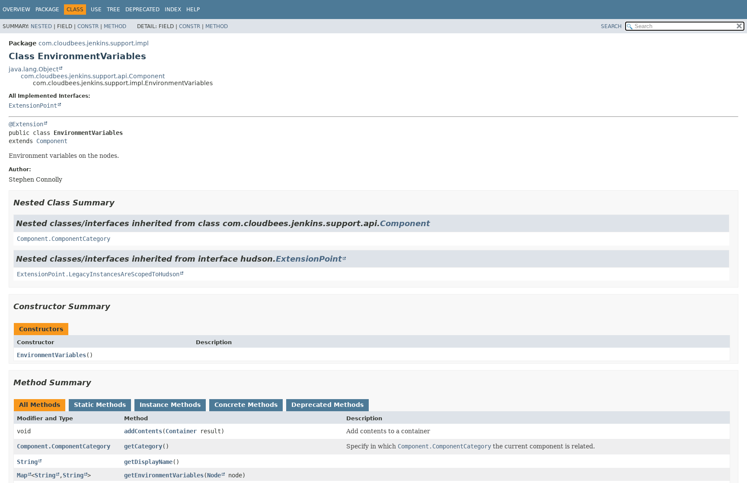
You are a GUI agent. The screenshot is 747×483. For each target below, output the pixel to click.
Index (173, 9)
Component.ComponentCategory (63, 238)
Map (22, 475)
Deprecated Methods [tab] (327, 404)
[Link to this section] (120, 202)
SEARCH (611, 26)
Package (47, 9)
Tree (113, 9)
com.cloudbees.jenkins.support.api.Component (93, 76)
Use (96, 9)
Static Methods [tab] (100, 404)
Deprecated (142, 9)
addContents (143, 431)
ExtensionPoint (33, 105)
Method (115, 26)
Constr (88, 26)
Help (193, 9)
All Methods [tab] (39, 404)
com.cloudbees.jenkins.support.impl (93, 43)
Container (181, 431)
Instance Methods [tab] (170, 404)
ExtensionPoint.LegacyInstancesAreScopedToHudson (98, 274)
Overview (16, 9)
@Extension (26, 124)
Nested (41, 26)
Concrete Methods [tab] (246, 404)
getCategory (143, 446)
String (27, 461)
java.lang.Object (33, 69)
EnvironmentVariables (51, 355)
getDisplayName (148, 461)
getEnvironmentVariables (164, 475)
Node (214, 475)
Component (51, 141)
